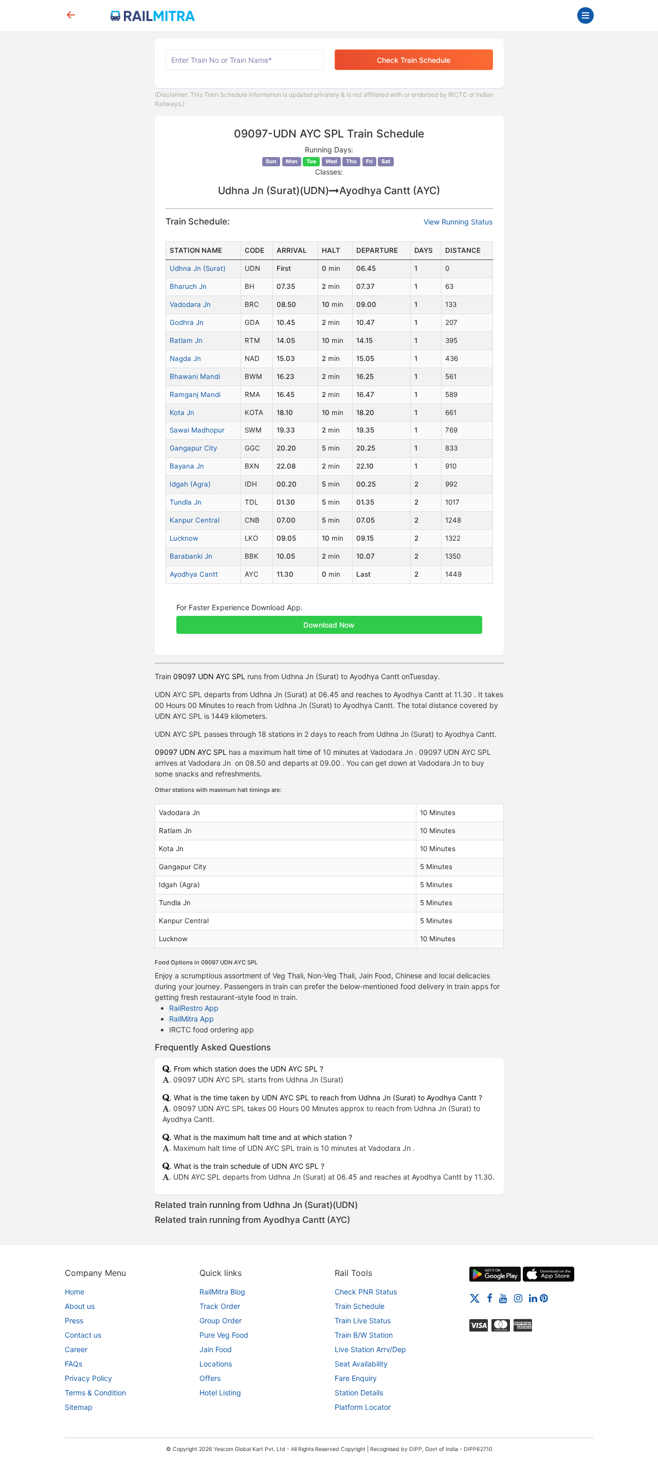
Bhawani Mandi (195, 376)
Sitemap (79, 1407)
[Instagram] (518, 1297)
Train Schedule (360, 1306)
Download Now (329, 624)
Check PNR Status (366, 1291)
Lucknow (184, 538)
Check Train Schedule (413, 60)
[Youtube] (503, 1297)
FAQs (73, 1363)
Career (76, 1349)
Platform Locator (363, 1407)
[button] (329, 619)
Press (74, 1320)
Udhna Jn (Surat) (198, 268)
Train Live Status (363, 1320)
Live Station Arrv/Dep (370, 1349)
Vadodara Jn (190, 304)
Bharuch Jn (188, 286)
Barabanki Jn (191, 556)
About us (80, 1306)
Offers (210, 1378)
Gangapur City (193, 448)
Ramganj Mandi (195, 394)
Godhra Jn (187, 322)
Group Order (220, 1320)
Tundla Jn (186, 502)
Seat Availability (361, 1363)
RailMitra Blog (222, 1291)
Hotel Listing (220, 1392)
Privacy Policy (88, 1378)
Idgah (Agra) (190, 484)
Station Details (359, 1392)
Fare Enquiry (356, 1378)
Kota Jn (182, 412)
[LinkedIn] (533, 1297)
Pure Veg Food (223, 1334)
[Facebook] (489, 1297)
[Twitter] (474, 1297)
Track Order (219, 1306)
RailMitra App (191, 1018)
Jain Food (215, 1349)
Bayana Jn (187, 466)
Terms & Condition (95, 1392)
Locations (215, 1363)
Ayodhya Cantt (194, 574)
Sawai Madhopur (197, 430)
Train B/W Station (364, 1334)
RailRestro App (193, 1008)
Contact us (83, 1334)
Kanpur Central (195, 520)
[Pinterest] (544, 1297)
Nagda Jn (185, 358)
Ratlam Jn (186, 340)
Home (74, 1291)
